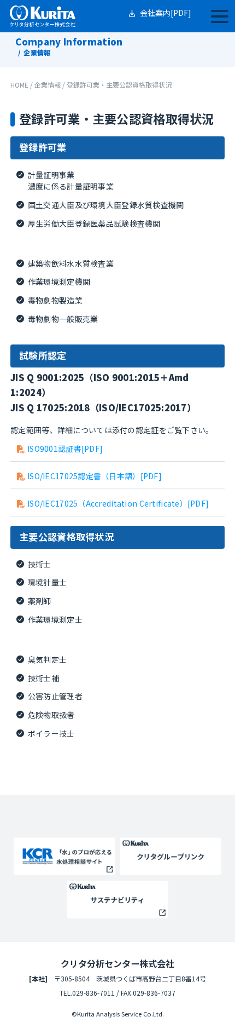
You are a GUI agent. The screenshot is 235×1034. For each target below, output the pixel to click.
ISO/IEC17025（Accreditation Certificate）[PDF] (118, 503)
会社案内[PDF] (165, 12)
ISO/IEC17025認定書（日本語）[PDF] (94, 475)
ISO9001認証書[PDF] (65, 448)
